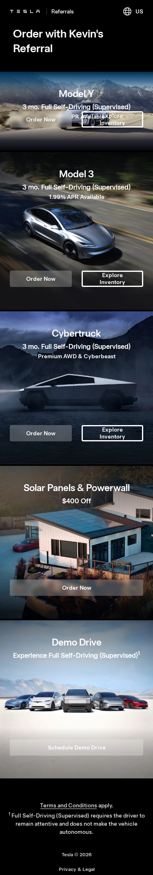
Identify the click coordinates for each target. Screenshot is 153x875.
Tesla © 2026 (77, 854)
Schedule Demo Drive (77, 747)
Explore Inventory (112, 119)
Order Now (40, 119)
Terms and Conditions (68, 805)
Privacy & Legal (77, 869)
